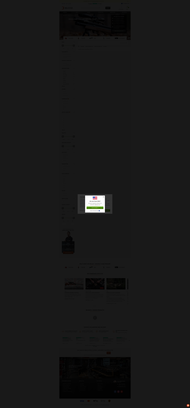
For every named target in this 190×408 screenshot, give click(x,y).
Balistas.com (97, 204)
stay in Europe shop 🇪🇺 (95, 210)
